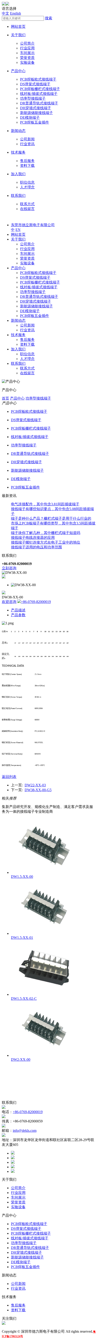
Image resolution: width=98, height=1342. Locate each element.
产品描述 (18, 610)
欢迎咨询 (9, 602)
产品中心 (18, 71)
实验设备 (27, 62)
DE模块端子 (30, 117)
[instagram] (13, 1167)
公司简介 (27, 43)
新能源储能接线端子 (36, 113)
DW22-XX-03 (35, 785)
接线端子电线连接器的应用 (33, 537)
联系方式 (27, 204)
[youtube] (13, 1171)
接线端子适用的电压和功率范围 (36, 547)
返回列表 (9, 777)
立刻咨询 (9, 568)
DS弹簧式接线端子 (35, 84)
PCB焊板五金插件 (34, 122)
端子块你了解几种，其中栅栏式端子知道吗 (45, 533)
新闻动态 (18, 131)
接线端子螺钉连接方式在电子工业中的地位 (45, 542)
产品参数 (18, 615)
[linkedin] (13, 1162)
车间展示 (27, 53)
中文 (5, 13)
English (15, 13)
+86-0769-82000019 (36, 602)
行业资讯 (27, 144)
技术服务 (18, 152)
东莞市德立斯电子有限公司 (33, 225)
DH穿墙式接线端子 (35, 108)
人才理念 (27, 187)
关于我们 (18, 35)
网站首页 (18, 26)
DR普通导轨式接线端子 (39, 103)
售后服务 (27, 161)
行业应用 (27, 48)
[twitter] (13, 1158)
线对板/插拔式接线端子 (38, 94)
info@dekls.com (24, 1130)
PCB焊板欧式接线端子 (38, 79)
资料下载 (27, 165)
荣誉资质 (27, 58)
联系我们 (18, 196)
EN (18, 230)
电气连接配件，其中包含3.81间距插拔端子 (45, 504)
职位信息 (27, 182)
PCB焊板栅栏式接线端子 (40, 89)
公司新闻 (27, 139)
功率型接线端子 (33, 98)
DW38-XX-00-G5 (38, 790)
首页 (5, 398)
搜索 (48, 18)
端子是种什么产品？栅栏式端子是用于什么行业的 (51, 518)
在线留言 (27, 209)
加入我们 (18, 174)
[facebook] (13, 1153)
